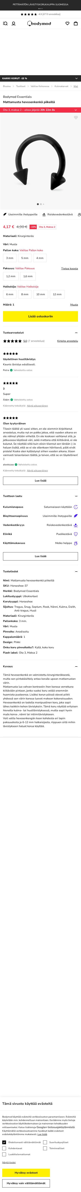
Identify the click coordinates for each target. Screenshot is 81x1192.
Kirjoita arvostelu (67, 341)
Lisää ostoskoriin (40, 316)
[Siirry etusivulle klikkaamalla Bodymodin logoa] (40, 23)
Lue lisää (40, 480)
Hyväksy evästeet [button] (26, 1173)
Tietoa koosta (69, 268)
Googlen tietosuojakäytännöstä (56, 1127)
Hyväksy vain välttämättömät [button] (26, 1183)
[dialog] (40, 1144)
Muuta (74, 304)
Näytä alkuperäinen (37, 405)
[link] (10, 258)
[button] (40, 8)
